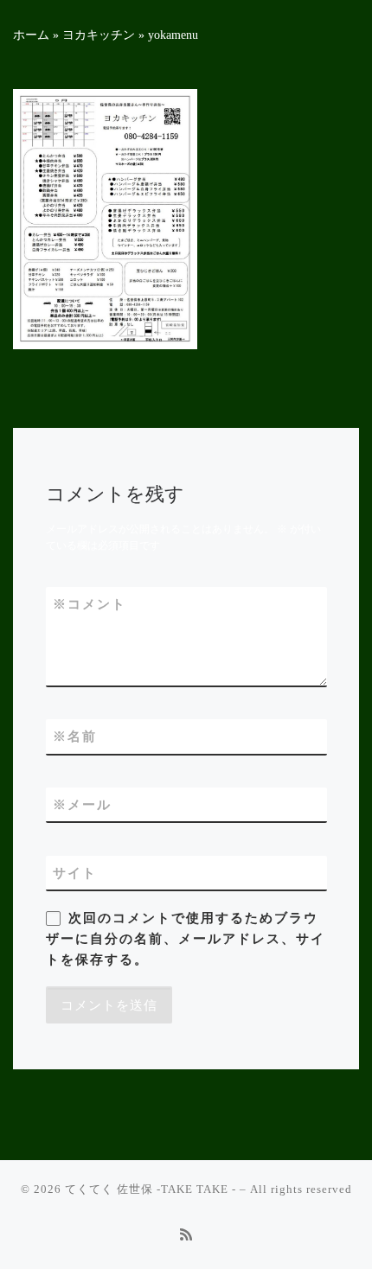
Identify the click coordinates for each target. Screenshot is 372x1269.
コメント (89, 603)
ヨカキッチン (98, 34)
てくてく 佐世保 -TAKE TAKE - (150, 1189)
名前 (75, 736)
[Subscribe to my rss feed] (186, 1236)
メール (82, 804)
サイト (75, 872)
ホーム (31, 34)
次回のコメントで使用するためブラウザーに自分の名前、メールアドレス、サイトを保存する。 (185, 938)
